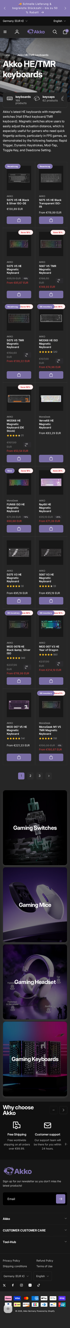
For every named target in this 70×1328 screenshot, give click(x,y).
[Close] (63, 620)
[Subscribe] (57, 696)
